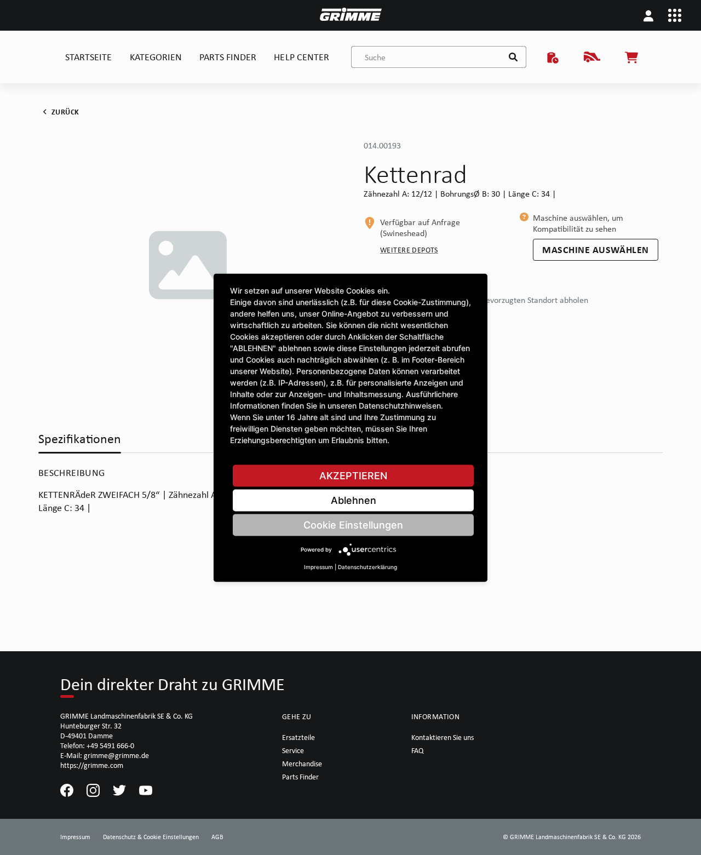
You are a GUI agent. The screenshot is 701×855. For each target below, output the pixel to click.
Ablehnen (353, 500)
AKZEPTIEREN (353, 475)
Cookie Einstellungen (353, 524)
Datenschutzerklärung (367, 566)
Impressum (318, 566)
